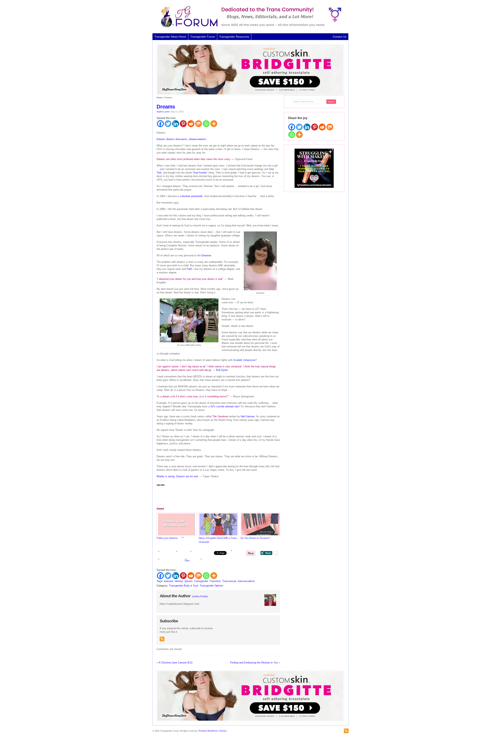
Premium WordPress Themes (212, 731)
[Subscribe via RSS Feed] (162, 639)
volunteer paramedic (191, 196)
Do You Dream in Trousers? (255, 537)
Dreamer (206, 255)
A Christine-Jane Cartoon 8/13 (175, 662)
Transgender (201, 581)
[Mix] (198, 123)
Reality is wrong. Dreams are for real (177, 476)
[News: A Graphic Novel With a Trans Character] (218, 524)
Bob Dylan (222, 370)
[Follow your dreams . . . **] (176, 524)
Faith (189, 268)
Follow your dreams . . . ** (170, 537)
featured (168, 581)
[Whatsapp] (206, 123)
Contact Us (339, 36)
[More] (213, 123)
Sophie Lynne (163, 111)
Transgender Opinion (211, 585)
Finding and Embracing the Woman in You (254, 662)
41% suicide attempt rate (224, 406)
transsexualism (246, 581)
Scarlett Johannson (244, 360)
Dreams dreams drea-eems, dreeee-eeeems (181, 139)
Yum (186, 560)
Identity (179, 581)
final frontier (200, 172)
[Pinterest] (183, 123)
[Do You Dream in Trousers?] (260, 524)
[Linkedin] (175, 123)
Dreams (166, 107)
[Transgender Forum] (249, 26)
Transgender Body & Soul (183, 585)
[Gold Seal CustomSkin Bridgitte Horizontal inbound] (250, 94)
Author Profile (200, 596)
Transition (215, 581)
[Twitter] (168, 123)
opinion (188, 581)
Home (159, 97)
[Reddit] (190, 123)
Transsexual (229, 581)
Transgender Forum (202, 36)
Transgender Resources (234, 36)
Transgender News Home (170, 36)
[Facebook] (160, 123)
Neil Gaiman (248, 416)
